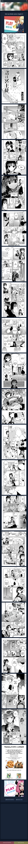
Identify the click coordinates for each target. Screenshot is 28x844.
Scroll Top (19, 799)
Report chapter (10, 799)
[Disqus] (14, 821)
